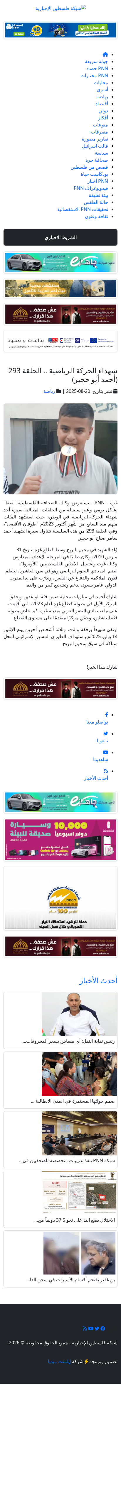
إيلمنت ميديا (59, 1361)
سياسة (101, 153)
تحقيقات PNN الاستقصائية (82, 209)
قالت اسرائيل (95, 146)
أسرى (102, 89)
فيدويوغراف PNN (91, 188)
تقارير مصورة (95, 139)
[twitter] (96, 1328)
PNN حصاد (97, 68)
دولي (103, 110)
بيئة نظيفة (98, 195)
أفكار (103, 117)
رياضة (102, 96)
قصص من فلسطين (89, 167)
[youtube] (90, 1328)
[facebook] (102, 1328)
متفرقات (99, 132)
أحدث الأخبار (98, 980)
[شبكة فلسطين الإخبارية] (61, 6)
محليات (101, 82)
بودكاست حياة (94, 174)
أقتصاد (101, 103)
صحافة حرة (96, 160)
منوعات (100, 124)
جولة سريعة (96, 61)
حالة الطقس (96, 202)
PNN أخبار (98, 181)
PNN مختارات (94, 75)
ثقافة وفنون (96, 216)
